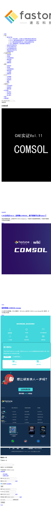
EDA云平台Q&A (39, 411)
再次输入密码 (4, 497)
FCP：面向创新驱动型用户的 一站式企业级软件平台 (22, 42)
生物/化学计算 (14, 414)
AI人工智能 (26, 419)
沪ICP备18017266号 (35, 451)
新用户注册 (5, 475)
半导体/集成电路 (27, 411)
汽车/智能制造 (10, 57)
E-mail (2, 491)
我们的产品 (9, 37)
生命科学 (9, 54)
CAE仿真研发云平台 (12, 48)
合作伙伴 (9, 93)
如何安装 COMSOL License (11, 308)
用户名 (2, 478)
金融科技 (9, 62)
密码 (2, 481)
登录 (5, 96)
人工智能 (9, 61)
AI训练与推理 (14, 422)
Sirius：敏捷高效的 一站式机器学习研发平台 (20, 43)
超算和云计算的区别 (40, 422)
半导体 (8, 56)
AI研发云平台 (10, 51)
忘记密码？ (9, 483)
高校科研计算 (14, 419)
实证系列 (9, 79)
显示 (16, 481)
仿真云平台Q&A (39, 419)
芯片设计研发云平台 (11, 46)
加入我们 (9, 95)
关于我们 (9, 92)
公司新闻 (9, 76)
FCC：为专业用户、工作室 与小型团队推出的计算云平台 (23, 38)
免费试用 (6, 98)
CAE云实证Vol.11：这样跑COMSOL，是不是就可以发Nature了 (24, 215)
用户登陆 (5, 474)
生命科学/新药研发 (27, 414)
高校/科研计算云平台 (12, 49)
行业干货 (9, 78)
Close (2, 504)
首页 (5, 34)
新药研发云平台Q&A (40, 414)
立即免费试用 (25, 389)
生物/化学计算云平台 (12, 45)
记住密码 (4, 483)
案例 (8, 81)
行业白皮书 (9, 85)
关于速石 (6, 90)
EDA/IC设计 (14, 411)
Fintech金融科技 (27, 422)
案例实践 (9, 88)
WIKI (8, 82)
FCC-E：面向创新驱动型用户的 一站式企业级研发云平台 (23, 40)
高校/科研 (9, 59)
